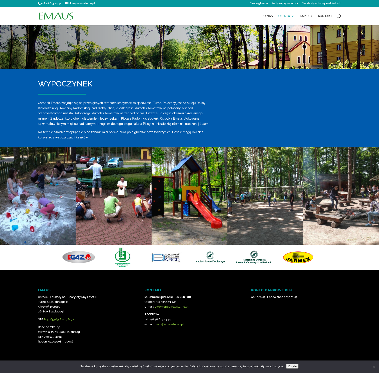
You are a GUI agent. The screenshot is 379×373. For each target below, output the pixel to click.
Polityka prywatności (285, 3)
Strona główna (259, 3)
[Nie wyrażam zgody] (373, 367)
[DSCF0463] (265, 243)
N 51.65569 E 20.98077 (59, 319)
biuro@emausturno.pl (169, 324)
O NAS (268, 16)
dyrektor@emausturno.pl (171, 306)
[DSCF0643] (38, 243)
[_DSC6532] (189, 243)
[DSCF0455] (341, 243)
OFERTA (284, 16)
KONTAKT (325, 16)
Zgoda (292, 366)
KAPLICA (306, 16)
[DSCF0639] (114, 243)
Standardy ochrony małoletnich (321, 3)
